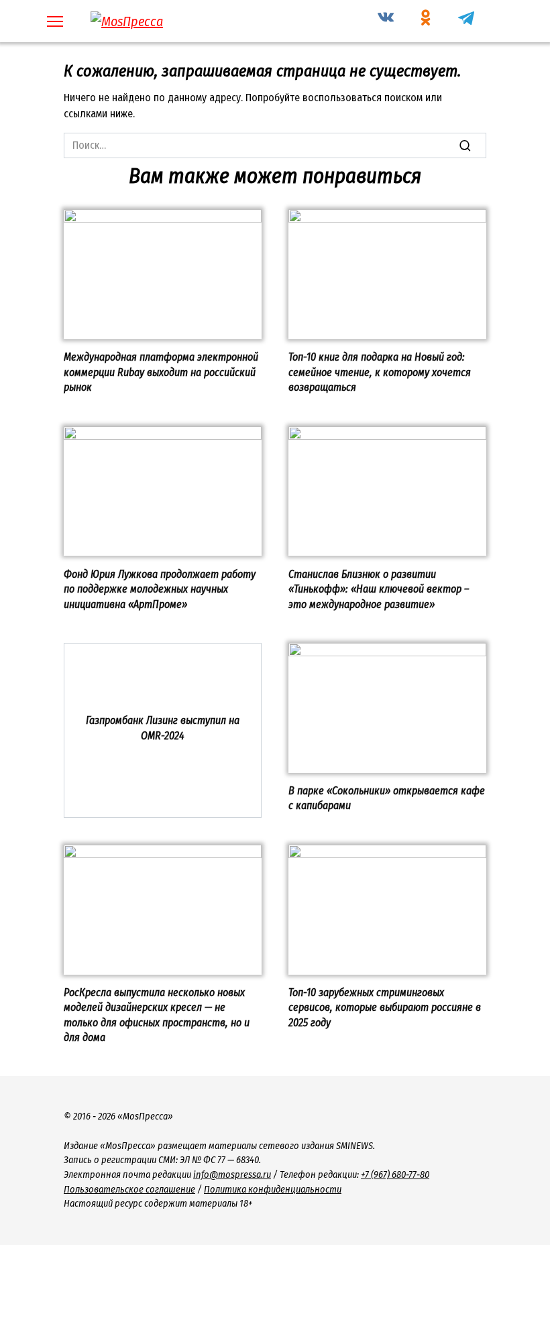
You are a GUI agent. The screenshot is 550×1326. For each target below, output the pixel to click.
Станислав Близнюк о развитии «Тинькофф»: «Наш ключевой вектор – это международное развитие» (379, 588)
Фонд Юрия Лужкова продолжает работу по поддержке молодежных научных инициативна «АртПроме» (160, 588)
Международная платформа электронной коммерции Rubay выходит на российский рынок (161, 372)
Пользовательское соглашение (129, 1189)
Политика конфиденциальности (272, 1189)
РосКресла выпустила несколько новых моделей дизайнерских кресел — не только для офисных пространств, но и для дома (157, 1015)
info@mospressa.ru (232, 1175)
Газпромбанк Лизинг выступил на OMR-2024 (162, 727)
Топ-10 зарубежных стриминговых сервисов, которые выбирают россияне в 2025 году (384, 1007)
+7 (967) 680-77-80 (395, 1175)
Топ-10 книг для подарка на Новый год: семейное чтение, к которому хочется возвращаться (379, 372)
